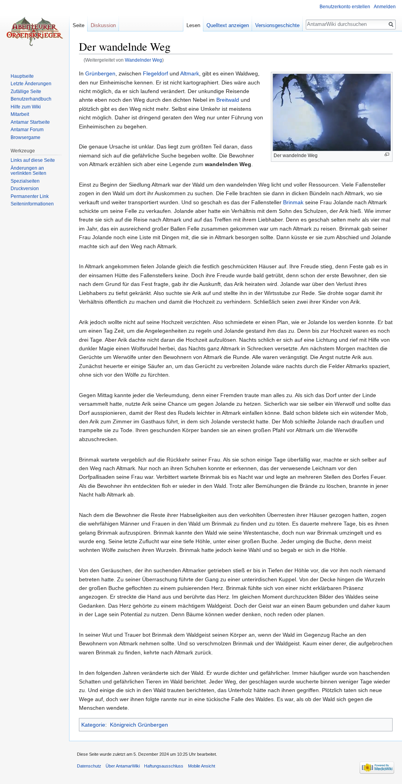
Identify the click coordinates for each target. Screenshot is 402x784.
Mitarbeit (20, 114)
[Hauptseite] (34, 31)
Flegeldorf (155, 73)
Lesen (193, 25)
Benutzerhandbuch (31, 99)
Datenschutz (89, 766)
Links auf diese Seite (33, 160)
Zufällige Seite (26, 91)
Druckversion (25, 188)
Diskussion (103, 25)
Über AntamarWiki (123, 766)
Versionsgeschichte (277, 25)
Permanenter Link (30, 196)
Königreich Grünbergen (139, 725)
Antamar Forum (27, 129)
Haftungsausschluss (163, 766)
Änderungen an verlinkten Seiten (28, 170)
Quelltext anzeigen (227, 25)
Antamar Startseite (30, 122)
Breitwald (227, 100)
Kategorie (93, 725)
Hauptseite (22, 76)
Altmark (189, 73)
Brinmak (293, 202)
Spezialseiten (25, 181)
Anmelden (385, 6)
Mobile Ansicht (201, 766)
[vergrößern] (387, 154)
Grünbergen (100, 73)
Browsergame (25, 137)
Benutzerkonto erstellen (345, 6)
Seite (78, 25)
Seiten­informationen (32, 204)
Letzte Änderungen (31, 83)
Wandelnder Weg (143, 59)
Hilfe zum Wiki (26, 107)
